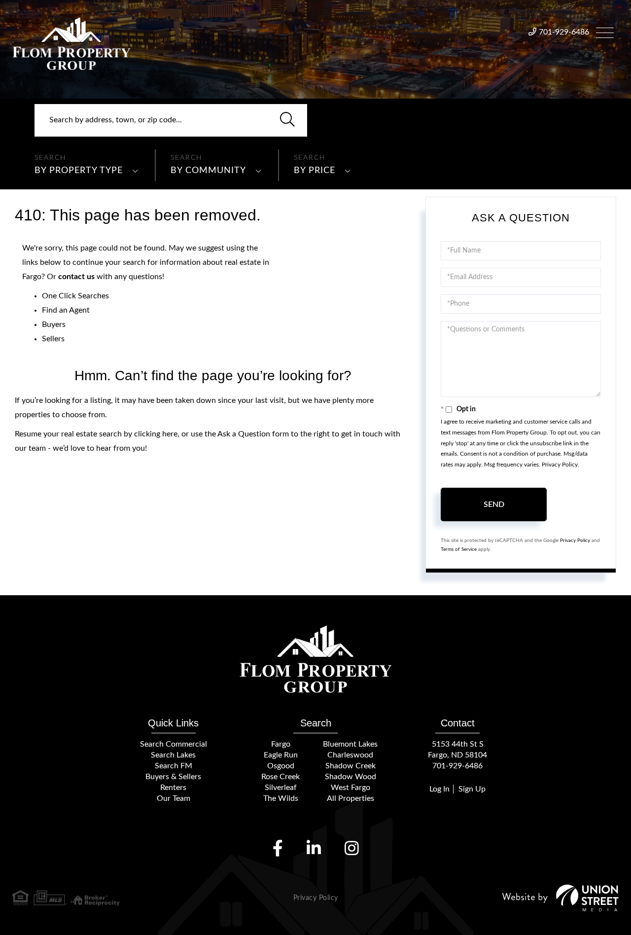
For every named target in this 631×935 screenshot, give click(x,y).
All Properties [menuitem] (350, 798)
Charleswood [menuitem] (350, 755)
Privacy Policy (560, 465)
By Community (208, 170)
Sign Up (472, 789)
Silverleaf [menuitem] (281, 787)
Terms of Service (459, 549)
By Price (314, 170)
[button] (287, 120)
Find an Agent (66, 310)
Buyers (54, 324)
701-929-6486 (564, 32)
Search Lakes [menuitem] (173, 755)
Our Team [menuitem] (173, 798)
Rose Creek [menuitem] (280, 777)
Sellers (53, 339)
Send (494, 504)
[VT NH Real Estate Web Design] (560, 897)
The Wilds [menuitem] (280, 798)
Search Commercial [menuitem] (173, 744)
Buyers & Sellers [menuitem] (173, 777)
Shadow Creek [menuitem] (350, 766)
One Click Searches (75, 296)
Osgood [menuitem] (280, 766)
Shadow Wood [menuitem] (350, 777)
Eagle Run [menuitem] (281, 755)
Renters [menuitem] (173, 787)
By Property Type (79, 170)
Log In (439, 789)
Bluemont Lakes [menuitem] (350, 744)
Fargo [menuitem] (280, 744)
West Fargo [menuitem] (350, 787)
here (169, 434)
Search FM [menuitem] (173, 766)
